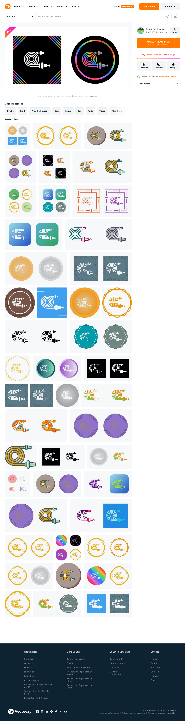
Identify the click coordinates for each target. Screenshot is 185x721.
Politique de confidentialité (133, 713)
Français (155, 676)
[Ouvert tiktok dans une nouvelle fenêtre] (56, 711)
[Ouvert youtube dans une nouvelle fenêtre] (65, 711)
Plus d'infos (145, 83)
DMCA (70, 663)
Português (156, 667)
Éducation (29, 676)
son (57, 110)
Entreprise (29, 671)
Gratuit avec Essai (158, 43)
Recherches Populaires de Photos (79, 679)
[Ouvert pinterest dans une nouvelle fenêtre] (51, 711)
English (154, 659)
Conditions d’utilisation (109, 713)
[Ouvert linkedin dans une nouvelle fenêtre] (47, 711)
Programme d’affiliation (78, 667)
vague (68, 110)
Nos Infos (114, 667)
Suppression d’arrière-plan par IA (37, 692)
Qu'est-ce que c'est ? (167, 77)
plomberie (117, 110)
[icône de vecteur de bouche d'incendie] (17, 136)
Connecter (170, 6)
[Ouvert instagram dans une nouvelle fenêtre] (42, 711)
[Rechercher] (168, 16)
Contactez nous (117, 663)
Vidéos (46, 6)
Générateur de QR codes (36, 698)
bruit (22, 110)
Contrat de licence (76, 659)
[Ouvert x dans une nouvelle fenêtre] (61, 711)
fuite (90, 110)
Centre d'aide (116, 659)
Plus (74, 6)
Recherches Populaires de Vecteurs (79, 673)
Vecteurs (17, 6)
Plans (117, 6)
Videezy (28, 667)
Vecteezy (28, 663)
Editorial (61, 6)
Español (155, 663)
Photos (32, 6)
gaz (79, 110)
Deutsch (155, 671)
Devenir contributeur (116, 673)
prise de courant (39, 110)
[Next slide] (127, 110)
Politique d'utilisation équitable (161, 713)
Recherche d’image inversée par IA (38, 685)
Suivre (175, 32)
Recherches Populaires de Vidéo (79, 686)
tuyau (102, 110)
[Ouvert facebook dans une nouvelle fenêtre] (37, 711)
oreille (10, 110)
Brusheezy (29, 659)
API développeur (32, 680)
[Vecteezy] (8, 6)
